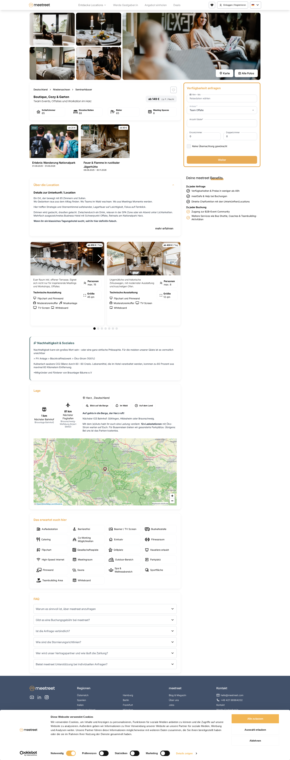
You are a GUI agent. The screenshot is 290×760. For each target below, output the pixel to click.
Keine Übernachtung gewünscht (209, 146)
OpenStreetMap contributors (49, 503)
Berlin (126, 700)
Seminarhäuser (83, 89)
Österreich (82, 695)
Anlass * (193, 106)
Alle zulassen (255, 718)
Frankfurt (128, 704)
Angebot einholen (156, 5)
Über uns (174, 700)
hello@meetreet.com (232, 695)
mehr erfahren (164, 228)
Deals (176, 5)
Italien (80, 704)
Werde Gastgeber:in (125, 5)
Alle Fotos (248, 73)
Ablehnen (255, 740)
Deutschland (41, 89)
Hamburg (128, 695)
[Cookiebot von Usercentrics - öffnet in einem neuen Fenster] (28, 753)
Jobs (171, 704)
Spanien (81, 700)
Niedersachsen (61, 89)
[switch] (104, 753)
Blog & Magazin (177, 695)
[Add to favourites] (173, 90)
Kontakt (220, 704)
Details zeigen (184, 753)
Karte (226, 73)
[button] (105, 469)
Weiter (222, 159)
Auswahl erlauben (255, 729)
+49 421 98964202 (232, 700)
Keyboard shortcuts (160, 503)
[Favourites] (212, 5)
